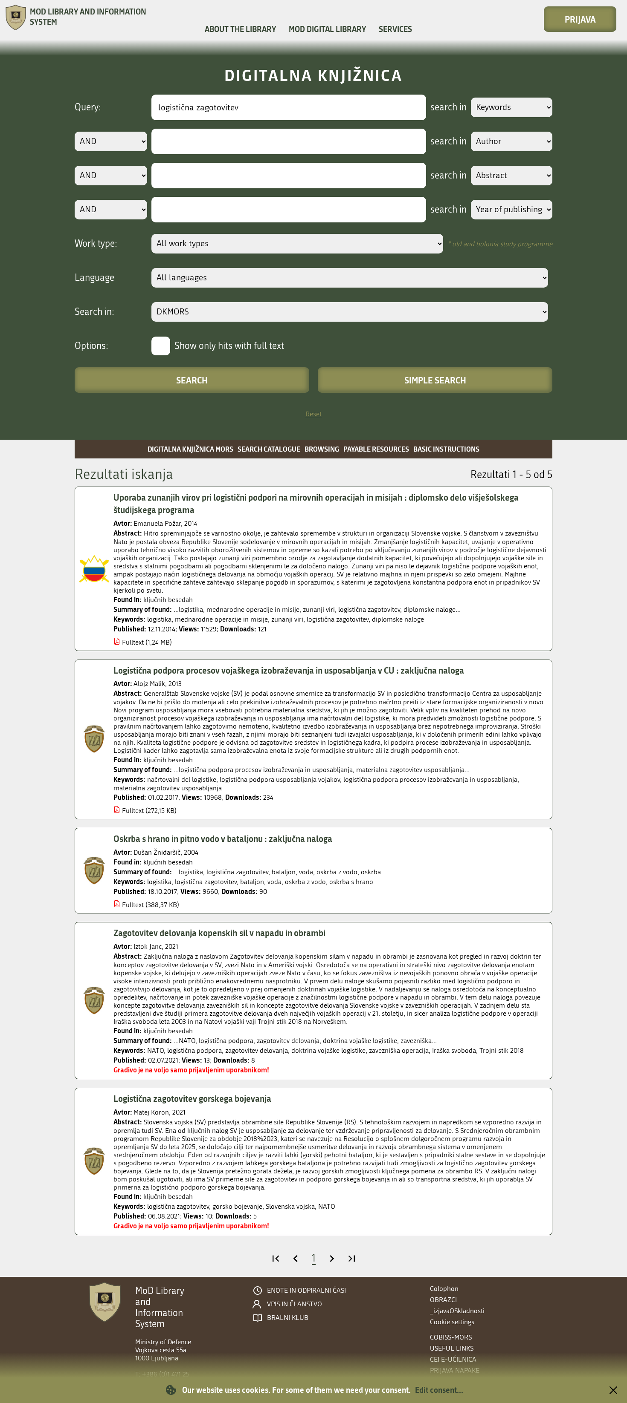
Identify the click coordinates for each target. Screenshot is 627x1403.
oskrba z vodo (305, 882)
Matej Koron (151, 1112)
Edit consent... (439, 1389)
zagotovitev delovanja (256, 1050)
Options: (91, 345)
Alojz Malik (149, 684)
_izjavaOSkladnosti (457, 1311)
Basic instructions (446, 449)
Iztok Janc (148, 946)
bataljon (252, 882)
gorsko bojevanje (237, 1206)
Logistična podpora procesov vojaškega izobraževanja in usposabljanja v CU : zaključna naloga (288, 670)
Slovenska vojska (290, 1206)
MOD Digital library (327, 29)
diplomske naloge (398, 619)
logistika (159, 619)
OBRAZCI (443, 1300)
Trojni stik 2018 (501, 1050)
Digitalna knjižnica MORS (190, 449)
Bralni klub (287, 1317)
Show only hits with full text (229, 345)
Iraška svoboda (454, 1050)
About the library (240, 29)
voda (274, 882)
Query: (88, 107)
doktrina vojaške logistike (328, 1050)
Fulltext (133, 642)
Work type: (96, 243)
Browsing (322, 449)
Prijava (580, 19)
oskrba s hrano (351, 882)
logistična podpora (194, 1050)
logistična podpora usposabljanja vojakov (280, 779)
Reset (313, 414)
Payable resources (376, 449)
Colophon (444, 1289)
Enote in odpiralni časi (306, 1290)
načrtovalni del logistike (181, 779)
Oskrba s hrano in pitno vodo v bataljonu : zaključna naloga (222, 838)
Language (94, 277)
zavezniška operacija (399, 1050)
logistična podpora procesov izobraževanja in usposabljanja (430, 779)
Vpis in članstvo (294, 1304)
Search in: (94, 311)
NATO (155, 1050)
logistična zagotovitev (338, 619)
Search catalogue (269, 449)
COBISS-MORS (451, 1337)
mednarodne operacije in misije (221, 619)
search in (448, 107)
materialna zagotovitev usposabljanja (167, 788)
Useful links (451, 1348)
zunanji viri (287, 619)
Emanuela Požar (157, 523)
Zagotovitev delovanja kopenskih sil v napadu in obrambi (219, 933)
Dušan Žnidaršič (157, 852)
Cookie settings (452, 1322)
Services (395, 29)
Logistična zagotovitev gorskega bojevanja (192, 1098)
